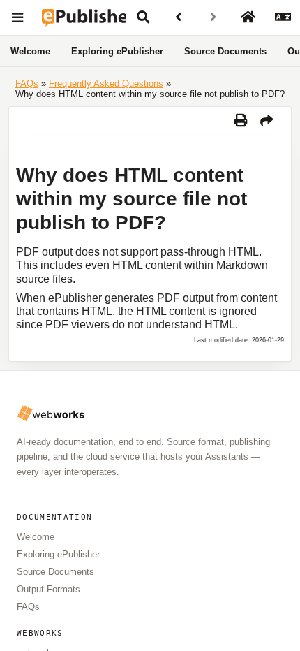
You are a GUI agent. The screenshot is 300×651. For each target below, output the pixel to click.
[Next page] (212, 17)
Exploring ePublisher (117, 51)
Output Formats (48, 589)
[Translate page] (282, 17)
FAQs (28, 606)
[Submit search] (143, 17)
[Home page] (247, 17)
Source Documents (225, 51)
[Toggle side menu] (17, 17)
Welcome (30, 51)
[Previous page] (177, 17)
